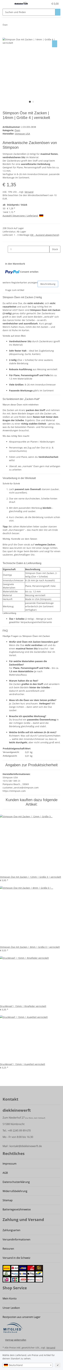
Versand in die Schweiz (16, 1258)
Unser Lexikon (11, 1308)
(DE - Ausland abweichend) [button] (44, 234)
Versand (29, 191)
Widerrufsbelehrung (15, 1191)
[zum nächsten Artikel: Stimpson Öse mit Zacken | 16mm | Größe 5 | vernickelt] (16, 25)
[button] (47, 3)
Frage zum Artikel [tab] (14, 290)
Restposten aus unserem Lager (22, 1317)
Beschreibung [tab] (47, 283)
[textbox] (27, 1365)
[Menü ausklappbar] (7, 3)
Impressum (9, 1163)
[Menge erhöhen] (52, 256)
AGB (5, 1173)
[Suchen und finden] (57, 12)
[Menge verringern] (5, 249)
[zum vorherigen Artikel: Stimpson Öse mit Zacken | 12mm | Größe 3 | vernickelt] (10, 25)
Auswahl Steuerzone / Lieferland (20, 215)
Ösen (17, 130)
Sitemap (8, 1200)
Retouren (8, 1248)
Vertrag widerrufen (15, 1339)
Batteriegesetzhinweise (17, 1209)
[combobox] (27, 1365)
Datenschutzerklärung (16, 1182)
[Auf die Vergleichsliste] (54, 43)
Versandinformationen (16, 1239)
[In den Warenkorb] (5, 36)
